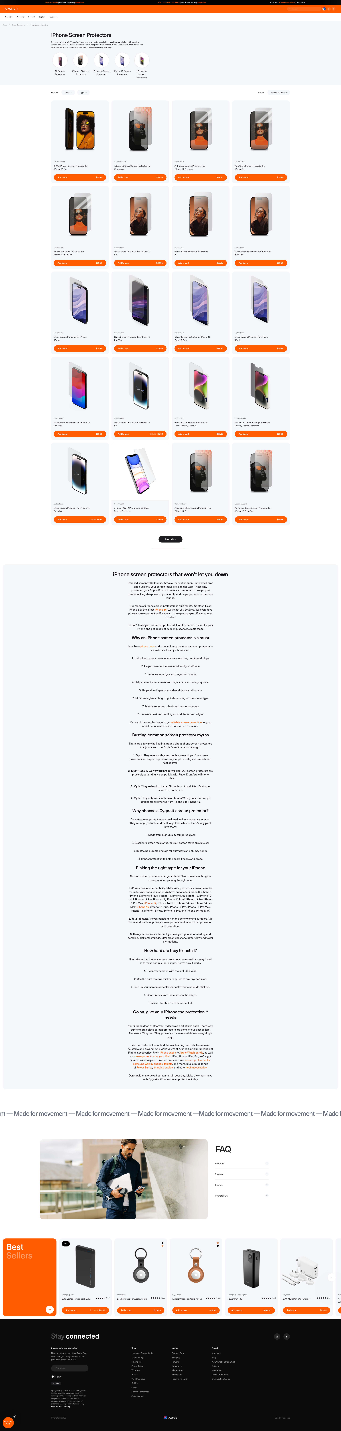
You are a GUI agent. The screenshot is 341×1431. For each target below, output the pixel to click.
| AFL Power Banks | (86, 2)
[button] (8, 1422)
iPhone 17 (136, 1361)
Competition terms (221, 1378)
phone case (147, 646)
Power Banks (144, 1067)
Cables (134, 1383)
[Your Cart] (334, 9)
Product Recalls (179, 1378)
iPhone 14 (150, 903)
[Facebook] (286, 1336)
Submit (56, 1383)
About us (216, 1353)
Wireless (135, 1370)
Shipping (176, 1357)
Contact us (177, 1365)
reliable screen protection (186, 722)
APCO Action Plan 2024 (223, 1361)
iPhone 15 (143, 907)
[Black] (217, 1245)
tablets (168, 1064)
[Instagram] (277, 1336)
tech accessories (196, 1067)
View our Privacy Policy (60, 1406)
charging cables (163, 1067)
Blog (214, 1357)
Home (5, 25)
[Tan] (162, 1245)
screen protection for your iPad (151, 1056)
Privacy (215, 1365)
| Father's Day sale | (310, 2)
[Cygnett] (12, 9)
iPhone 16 (161, 609)
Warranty (216, 1370)
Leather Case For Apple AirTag (132, 1298)
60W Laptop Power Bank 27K (76, 1298)
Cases (134, 1387)
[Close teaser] (14, 1416)
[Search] (289, 9)
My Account (178, 1370)
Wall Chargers (138, 1378)
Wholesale (177, 1374)
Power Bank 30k (235, 1298)
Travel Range (137, 1357)
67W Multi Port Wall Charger (296, 1298)
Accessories (137, 1395)
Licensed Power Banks (142, 1353)
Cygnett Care (178, 1353)
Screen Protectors (18, 25)
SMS (59, 1376)
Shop (133, 1347)
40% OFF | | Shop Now (192, 2)
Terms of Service (220, 1374)
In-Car (134, 1374)
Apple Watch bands (191, 1052)
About (215, 1347)
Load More (170, 539)
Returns (175, 1361)
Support (175, 1347)
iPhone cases (168, 1052)
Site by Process (282, 1417)
